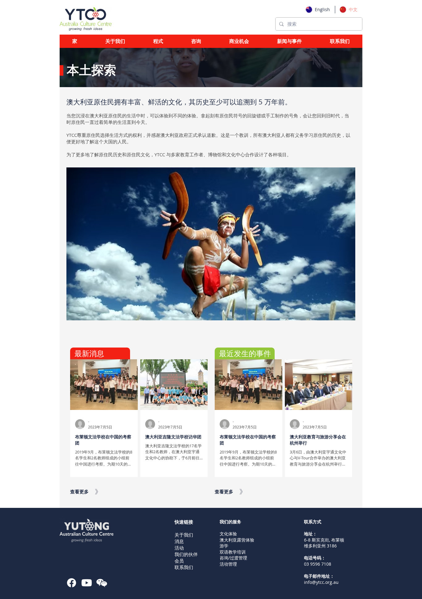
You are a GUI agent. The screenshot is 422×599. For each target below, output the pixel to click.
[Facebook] (71, 583)
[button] (158, 41)
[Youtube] (87, 583)
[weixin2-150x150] (102, 583)
